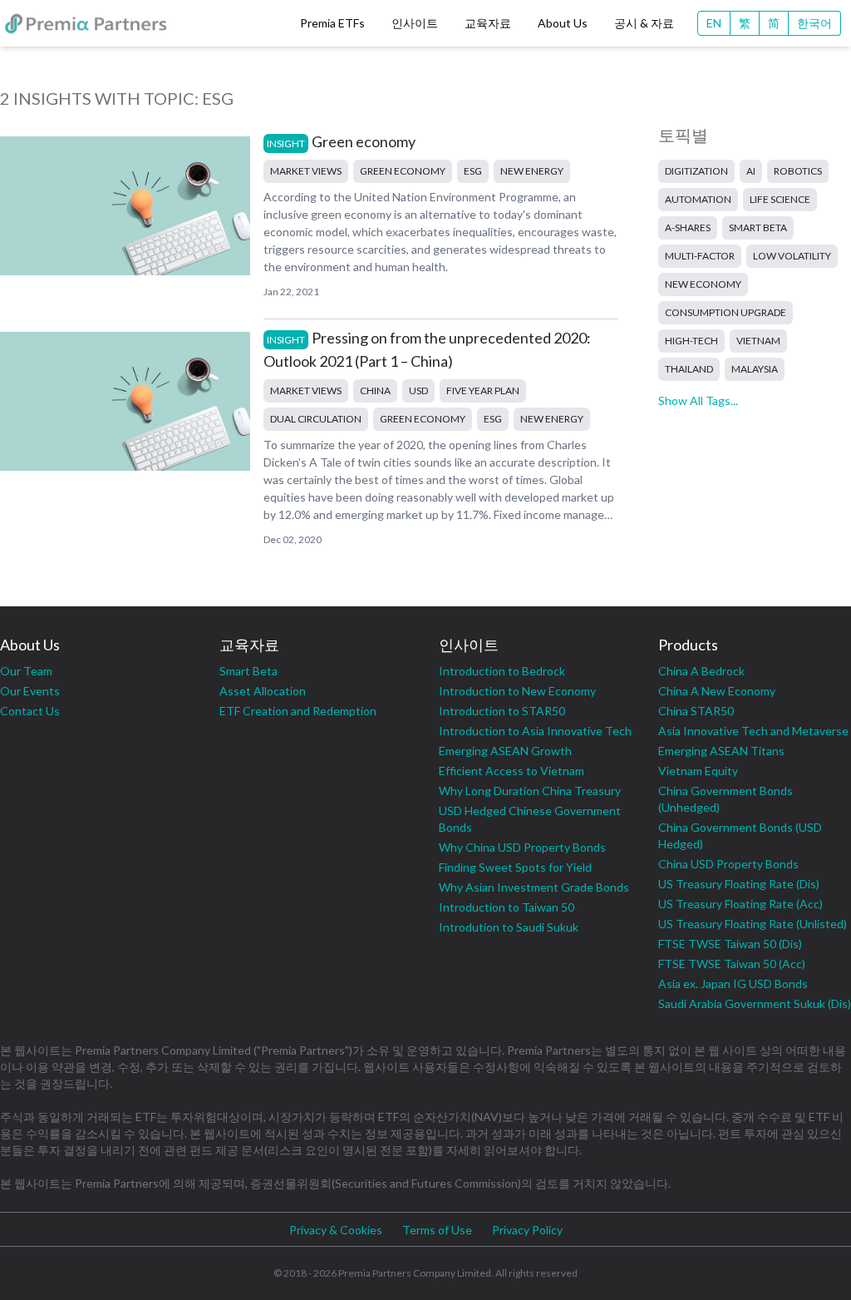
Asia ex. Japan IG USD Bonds (733, 983)
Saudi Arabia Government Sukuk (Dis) (754, 1003)
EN (713, 23)
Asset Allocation (262, 691)
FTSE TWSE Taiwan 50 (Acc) (731, 963)
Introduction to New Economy (517, 691)
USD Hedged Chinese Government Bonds (530, 818)
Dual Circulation (316, 419)
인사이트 (414, 23)
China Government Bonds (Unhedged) (725, 798)
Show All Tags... (698, 400)
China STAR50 (696, 711)
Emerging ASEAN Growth (505, 751)
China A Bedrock (701, 671)
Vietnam (758, 340)
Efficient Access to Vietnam (511, 771)
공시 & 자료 (644, 23)
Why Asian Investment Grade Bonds (534, 887)
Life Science (780, 199)
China (375, 390)
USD (418, 390)
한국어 (814, 23)
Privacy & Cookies (335, 1230)
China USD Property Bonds (728, 864)
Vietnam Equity (698, 771)
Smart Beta (758, 227)
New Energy (531, 171)
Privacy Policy (527, 1230)
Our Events (30, 691)
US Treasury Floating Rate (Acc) (740, 904)
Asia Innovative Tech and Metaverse (753, 731)
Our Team (26, 671)
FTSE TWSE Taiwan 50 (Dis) (730, 944)
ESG (473, 171)
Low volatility (792, 256)
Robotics (798, 171)
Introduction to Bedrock (502, 671)
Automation (698, 199)
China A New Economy (716, 691)
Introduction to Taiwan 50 (506, 907)
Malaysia (754, 369)
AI (750, 171)
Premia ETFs (332, 23)
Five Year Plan (482, 390)
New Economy (703, 284)
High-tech (691, 340)
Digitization (696, 171)
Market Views (306, 171)
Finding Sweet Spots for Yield (515, 867)
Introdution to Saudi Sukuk (508, 927)
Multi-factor (700, 256)
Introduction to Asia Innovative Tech (535, 731)
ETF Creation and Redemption (297, 711)
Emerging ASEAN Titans (721, 751)
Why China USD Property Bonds (522, 847)
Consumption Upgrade (725, 312)
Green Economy (402, 171)
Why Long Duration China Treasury (530, 790)
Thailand (689, 369)
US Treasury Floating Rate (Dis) (738, 884)
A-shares (688, 227)
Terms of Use (437, 1230)
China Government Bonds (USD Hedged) (740, 835)
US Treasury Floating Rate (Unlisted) (752, 924)
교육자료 (488, 23)
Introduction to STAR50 (502, 711)
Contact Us (30, 711)
